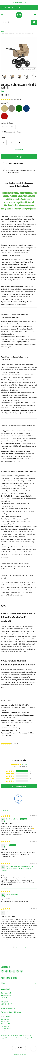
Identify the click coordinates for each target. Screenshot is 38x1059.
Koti (2, 32)
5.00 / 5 (24, 765)
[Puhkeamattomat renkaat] (11, 134)
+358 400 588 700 (7, 1004)
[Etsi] (34, 22)
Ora (2, 91)
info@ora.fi (4, 1002)
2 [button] (16, 947)
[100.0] (18, 798)
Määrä (3, 138)
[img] (5, 816)
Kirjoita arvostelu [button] (19, 786)
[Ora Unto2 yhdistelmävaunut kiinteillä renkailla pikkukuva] (4, 76)
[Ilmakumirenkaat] (8, 129)
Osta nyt (19, 156)
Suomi (18, 1048)
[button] (6, 99)
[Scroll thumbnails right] (35, 77)
